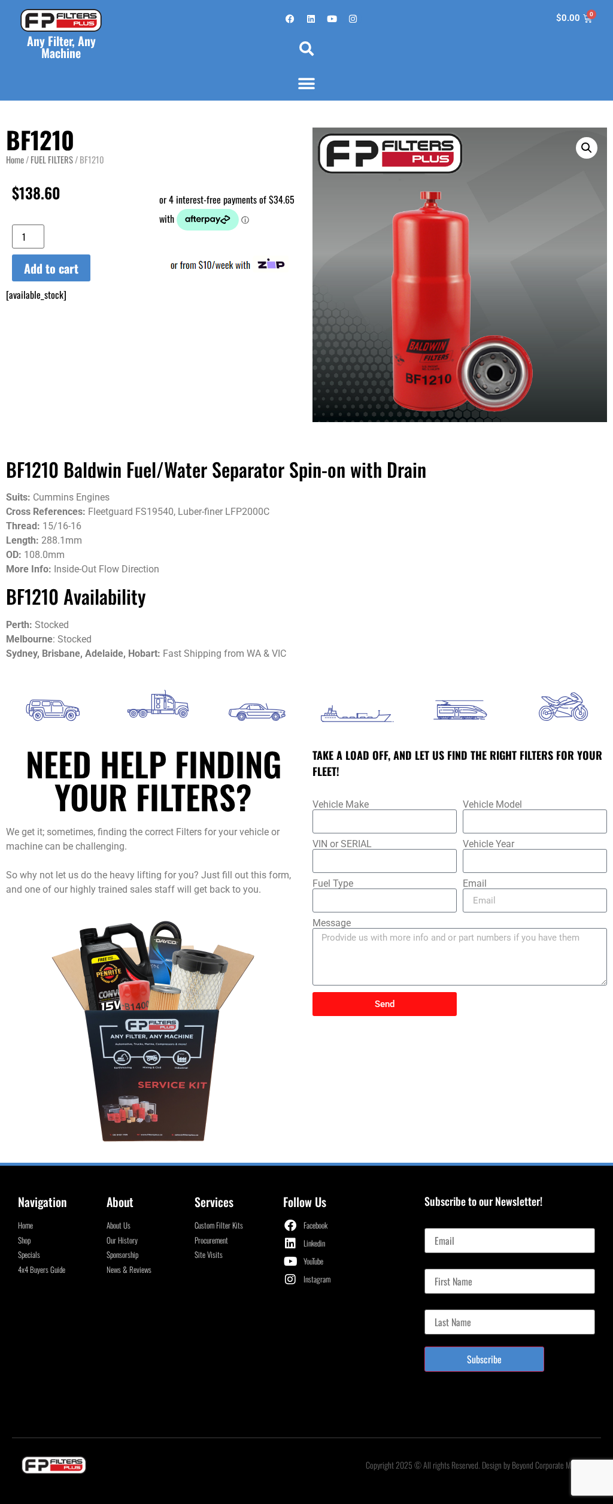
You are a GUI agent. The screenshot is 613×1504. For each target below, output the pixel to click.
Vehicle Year (488, 844)
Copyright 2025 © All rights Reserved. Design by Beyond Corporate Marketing (480, 1464)
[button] (306, 48)
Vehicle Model (492, 804)
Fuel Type (332, 884)
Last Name (442, 1304)
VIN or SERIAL (342, 844)
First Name (443, 1264)
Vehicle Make (340, 804)
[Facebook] (290, 19)
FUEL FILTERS (52, 159)
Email (475, 884)
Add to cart (51, 268)
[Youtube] (332, 19)
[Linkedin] (311, 19)
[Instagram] (353, 19)
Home (15, 159)
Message (331, 923)
